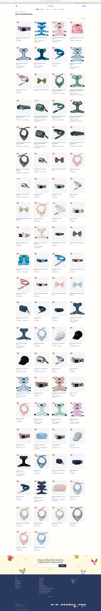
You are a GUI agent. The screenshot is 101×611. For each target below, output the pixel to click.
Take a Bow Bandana (20, 418)
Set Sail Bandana (37, 470)
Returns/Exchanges (43, 586)
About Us (41, 582)
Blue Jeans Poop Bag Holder (22, 317)
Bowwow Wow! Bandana (39, 343)
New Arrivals (17, 580)
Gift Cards (17, 588)
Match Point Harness (38, 419)
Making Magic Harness (74, 419)
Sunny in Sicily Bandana (75, 496)
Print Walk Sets (18, 583)
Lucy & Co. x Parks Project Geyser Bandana (23, 169)
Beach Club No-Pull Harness (40, 63)
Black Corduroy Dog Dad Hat (76, 343)
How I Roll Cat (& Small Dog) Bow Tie (41, 89)
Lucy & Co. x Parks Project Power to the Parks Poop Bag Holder (41, 143)
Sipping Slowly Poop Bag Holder (23, 194)
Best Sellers (17, 582)
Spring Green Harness (56, 419)
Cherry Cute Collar (73, 218)
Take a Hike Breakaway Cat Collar (59, 242)
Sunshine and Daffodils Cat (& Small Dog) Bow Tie (23, 219)
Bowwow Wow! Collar (74, 368)
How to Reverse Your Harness (44, 589)
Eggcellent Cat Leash (56, 269)
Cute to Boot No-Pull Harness (76, 317)
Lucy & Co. (20, 609)
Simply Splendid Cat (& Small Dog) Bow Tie (77, 294)
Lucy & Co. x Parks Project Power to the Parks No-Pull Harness (77, 117)
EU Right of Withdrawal (43, 592)
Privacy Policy (41, 585)
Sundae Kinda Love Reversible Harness (76, 64)
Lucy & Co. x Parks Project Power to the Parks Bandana (23, 143)
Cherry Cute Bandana (38, 218)
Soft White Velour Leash (57, 218)
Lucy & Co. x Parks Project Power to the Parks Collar (77, 143)
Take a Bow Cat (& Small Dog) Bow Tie (59, 294)
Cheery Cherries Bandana (21, 547)
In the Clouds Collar (56, 444)
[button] (77, 3)
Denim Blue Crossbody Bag (39, 444)
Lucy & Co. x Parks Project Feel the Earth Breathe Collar (23, 117)
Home (16, 11)
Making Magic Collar (20, 444)
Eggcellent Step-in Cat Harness (22, 269)
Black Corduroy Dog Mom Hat (22, 368)
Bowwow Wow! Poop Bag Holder (41, 368)
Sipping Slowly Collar (38, 194)
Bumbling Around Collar (57, 194)
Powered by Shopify (25, 609)
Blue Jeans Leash (37, 317)
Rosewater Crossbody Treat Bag (58, 496)
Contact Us (41, 583)
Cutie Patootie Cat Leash (21, 293)
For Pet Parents (18, 586)
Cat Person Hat (73, 444)
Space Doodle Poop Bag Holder (58, 470)
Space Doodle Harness (38, 497)
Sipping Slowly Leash (74, 194)
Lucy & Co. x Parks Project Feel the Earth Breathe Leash (59, 117)
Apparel (16, 585)
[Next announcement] (85, 1)
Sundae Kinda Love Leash (21, 89)
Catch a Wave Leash (56, 63)
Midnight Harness (19, 471)
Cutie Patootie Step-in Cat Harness (77, 37)
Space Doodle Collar (74, 470)
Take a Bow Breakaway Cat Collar (41, 293)
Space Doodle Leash (20, 496)
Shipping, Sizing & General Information (46, 588)
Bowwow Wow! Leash (56, 368)
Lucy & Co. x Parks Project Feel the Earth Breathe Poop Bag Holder (41, 117)
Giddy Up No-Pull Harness (21, 343)
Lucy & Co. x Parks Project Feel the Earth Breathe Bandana (59, 90)
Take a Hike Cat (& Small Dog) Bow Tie (77, 243)
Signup (62, 565)
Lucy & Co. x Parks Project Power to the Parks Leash (59, 143)
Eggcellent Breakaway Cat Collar (41, 269)
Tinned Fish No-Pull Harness (22, 63)
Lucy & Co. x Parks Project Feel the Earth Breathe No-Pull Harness (77, 90)
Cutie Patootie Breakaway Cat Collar (77, 269)
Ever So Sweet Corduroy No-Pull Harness (40, 243)
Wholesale (41, 580)
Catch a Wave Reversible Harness (41, 37)
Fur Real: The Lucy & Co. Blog (44, 591)
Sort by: (68, 18)
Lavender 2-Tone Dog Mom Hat (58, 343)
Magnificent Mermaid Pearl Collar (23, 37)
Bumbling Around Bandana (40, 547)
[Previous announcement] (15, 1)
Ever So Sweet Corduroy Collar (22, 242)
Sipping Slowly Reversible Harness (59, 37)
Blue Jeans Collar (55, 317)
